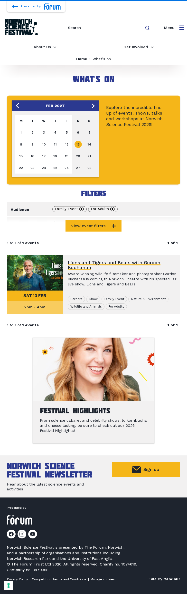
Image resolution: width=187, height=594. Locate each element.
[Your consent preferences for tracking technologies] (8, 585)
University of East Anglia (89, 558)
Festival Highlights (75, 411)
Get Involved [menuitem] (135, 47)
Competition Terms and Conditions (59, 579)
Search (148, 28)
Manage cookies (102, 579)
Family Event (69, 209)
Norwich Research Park (29, 558)
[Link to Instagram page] (22, 534)
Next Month (93, 106)
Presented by (31, 6)
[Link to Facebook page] (11, 534)
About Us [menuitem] (42, 47)
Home (81, 59)
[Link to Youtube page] (32, 534)
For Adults (103, 209)
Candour (171, 579)
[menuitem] (174, 28)
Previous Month (17, 106)
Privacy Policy (17, 579)
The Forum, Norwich (103, 547)
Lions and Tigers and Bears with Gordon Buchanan (114, 265)
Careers (65, 224)
